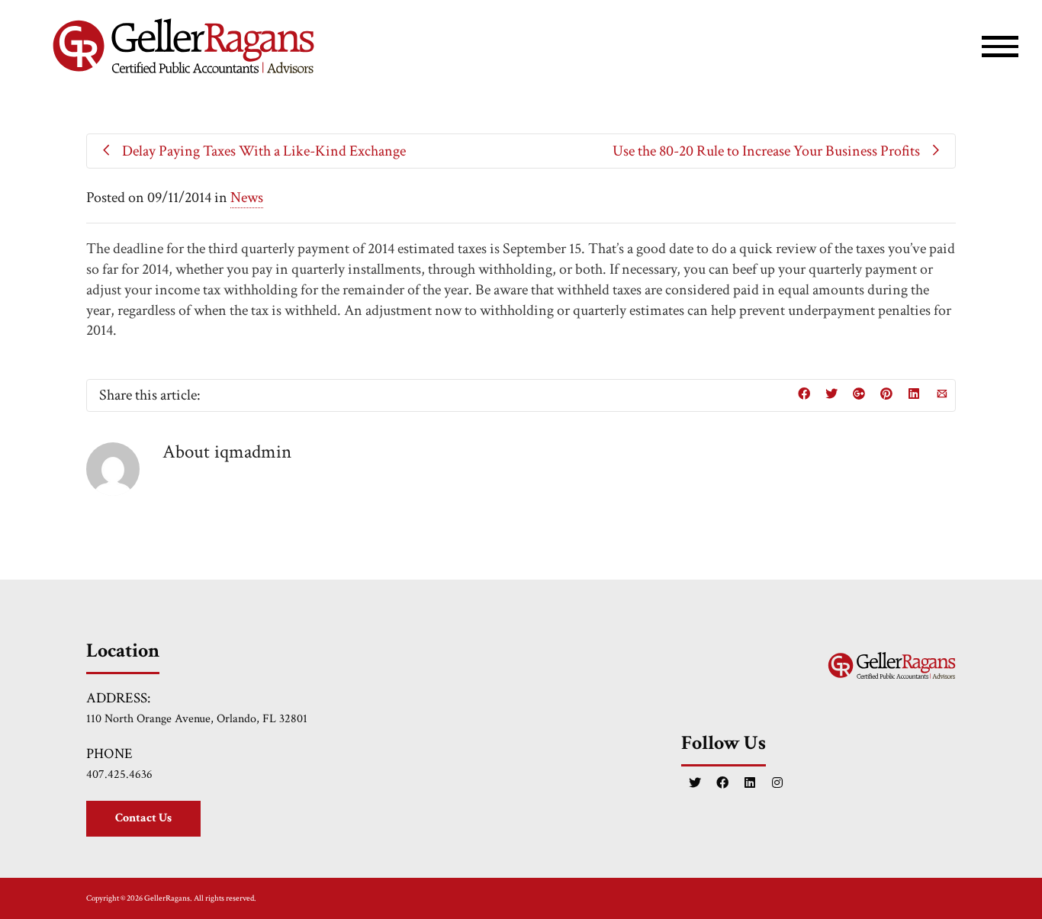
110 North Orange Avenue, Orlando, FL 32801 (196, 719)
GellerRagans (167, 898)
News (246, 197)
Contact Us (143, 818)
